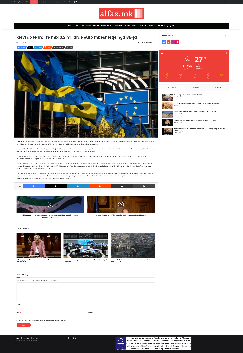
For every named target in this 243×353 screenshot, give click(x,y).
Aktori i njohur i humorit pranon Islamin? (188, 95)
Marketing (26, 338)
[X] (56, 186)
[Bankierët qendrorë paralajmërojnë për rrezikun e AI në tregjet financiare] (86, 245)
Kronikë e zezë (86, 25)
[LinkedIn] (78, 186)
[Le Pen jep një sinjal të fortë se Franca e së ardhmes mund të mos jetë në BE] (39, 245)
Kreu (69, 25)
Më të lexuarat (172, 88)
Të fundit (196, 88)
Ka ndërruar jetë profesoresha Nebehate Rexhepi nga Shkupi (195, 120)
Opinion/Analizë (106, 25)
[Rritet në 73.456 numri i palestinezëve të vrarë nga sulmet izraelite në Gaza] (133, 245)
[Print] (144, 186)
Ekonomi (96, 25)
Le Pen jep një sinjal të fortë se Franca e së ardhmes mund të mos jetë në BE (37, 261)
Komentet (218, 88)
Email (19, 312)
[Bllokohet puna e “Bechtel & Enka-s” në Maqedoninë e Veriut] (167, 114)
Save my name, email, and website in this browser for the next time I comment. (42, 320)
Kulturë (127, 25)
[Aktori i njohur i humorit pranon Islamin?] (167, 97)
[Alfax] (121, 13)
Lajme (76, 25)
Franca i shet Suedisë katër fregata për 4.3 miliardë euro (55, 2)
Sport (134, 25)
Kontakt (17, 338)
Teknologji (152, 25)
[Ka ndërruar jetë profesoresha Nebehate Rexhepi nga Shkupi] (167, 122)
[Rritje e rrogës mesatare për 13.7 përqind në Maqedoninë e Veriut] (167, 105)
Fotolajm (143, 25)
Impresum (36, 338)
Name (19, 304)
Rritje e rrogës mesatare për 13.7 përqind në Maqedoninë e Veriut (196, 103)
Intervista (118, 25)
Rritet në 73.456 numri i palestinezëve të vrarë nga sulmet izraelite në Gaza (131, 261)
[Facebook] (34, 186)
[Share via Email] (122, 186)
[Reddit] (100, 186)
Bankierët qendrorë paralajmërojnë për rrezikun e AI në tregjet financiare (85, 261)
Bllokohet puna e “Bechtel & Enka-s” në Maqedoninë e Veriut (195, 112)
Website (90, 312)
